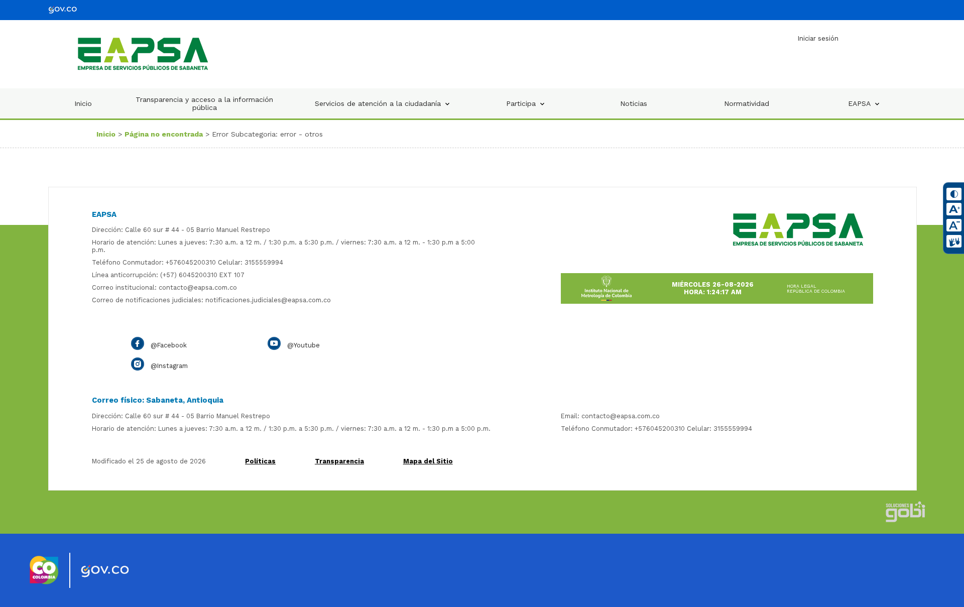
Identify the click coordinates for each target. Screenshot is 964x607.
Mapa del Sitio (428, 461)
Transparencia (339, 461)
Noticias (633, 103)
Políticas (260, 461)
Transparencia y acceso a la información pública (204, 103)
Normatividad (746, 103)
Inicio (83, 103)
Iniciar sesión (818, 38)
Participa (521, 103)
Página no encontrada (164, 134)
